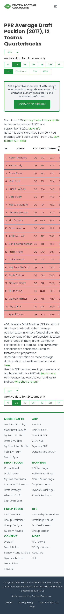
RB (25, 64)
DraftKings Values (42, 520)
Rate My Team (12, 451)
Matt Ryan (15, 181)
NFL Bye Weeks (40, 547)
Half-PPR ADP (39, 430)
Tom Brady (15, 165)
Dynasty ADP (39, 446)
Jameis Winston (18, 212)
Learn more (48, 373)
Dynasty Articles (13, 558)
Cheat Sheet (11, 468)
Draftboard (21, 71)
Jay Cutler (15, 306)
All (8, 64)
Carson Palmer (18, 298)
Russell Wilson (17, 189)
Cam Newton (17, 228)
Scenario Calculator (16, 484)
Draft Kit (8, 541)
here (7, 365)
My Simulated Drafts (16, 446)
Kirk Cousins (16, 220)
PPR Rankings (40, 468)
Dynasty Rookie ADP (44, 451)
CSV (35, 71)
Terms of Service (48, 602)
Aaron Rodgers (18, 157)
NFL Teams (38, 541)
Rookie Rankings (42, 495)
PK (59, 64)
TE (42, 64)
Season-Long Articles (17, 552)
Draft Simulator (13, 441)
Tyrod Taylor (16, 314)
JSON (45, 71)
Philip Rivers (16, 251)
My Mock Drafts (13, 435)
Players (8, 569)
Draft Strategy (12, 490)
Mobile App (11, 457)
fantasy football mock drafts (41, 120)
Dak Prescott (16, 259)
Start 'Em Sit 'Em (13, 514)
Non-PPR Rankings (43, 479)
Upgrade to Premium (32, 104)
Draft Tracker (11, 473)
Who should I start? (26, 381)
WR (33, 64)
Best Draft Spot (13, 501)
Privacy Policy (25, 602)
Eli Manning (15, 291)
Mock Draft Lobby (14, 424)
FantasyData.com (42, 596)
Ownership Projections (45, 514)
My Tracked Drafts (15, 479)
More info (34, 128)
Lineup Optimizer (14, 520)
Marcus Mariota (18, 204)
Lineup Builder (40, 531)
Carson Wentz (17, 283)
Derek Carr (15, 197)
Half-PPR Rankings (42, 473)
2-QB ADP (38, 441)
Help (34, 558)
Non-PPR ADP (39, 435)
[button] (55, 6)
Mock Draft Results (15, 430)
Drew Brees (15, 173)
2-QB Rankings (41, 484)
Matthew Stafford (19, 267)
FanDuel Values (41, 525)
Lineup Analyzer (13, 525)
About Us (37, 552)
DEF (50, 64)
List (8, 71)
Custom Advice (13, 531)
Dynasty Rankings (43, 490)
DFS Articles (11, 563)
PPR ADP (36, 424)
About (9, 602)
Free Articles (11, 547)
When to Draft (12, 495)
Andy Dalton (16, 275)
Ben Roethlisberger (20, 244)
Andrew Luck (16, 236)
